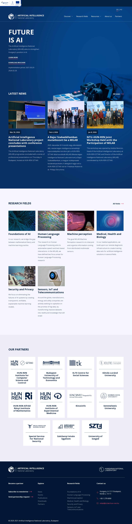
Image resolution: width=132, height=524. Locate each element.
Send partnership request (19, 497)
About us (108, 16)
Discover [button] (67, 16)
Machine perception (75, 498)
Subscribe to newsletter (18, 492)
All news (116, 94)
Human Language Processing (78, 495)
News (40, 492)
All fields (116, 204)
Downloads (42, 501)
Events (40, 495)
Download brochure (16, 63)
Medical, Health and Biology (78, 501)
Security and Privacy (75, 504)
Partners (118, 16)
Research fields (82, 16)
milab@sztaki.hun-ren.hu (109, 503)
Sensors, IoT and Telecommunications (75, 508)
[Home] (26, 16)
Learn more (13, 57)
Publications (42, 498)
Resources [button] (95, 16)
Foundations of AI (74, 492)
